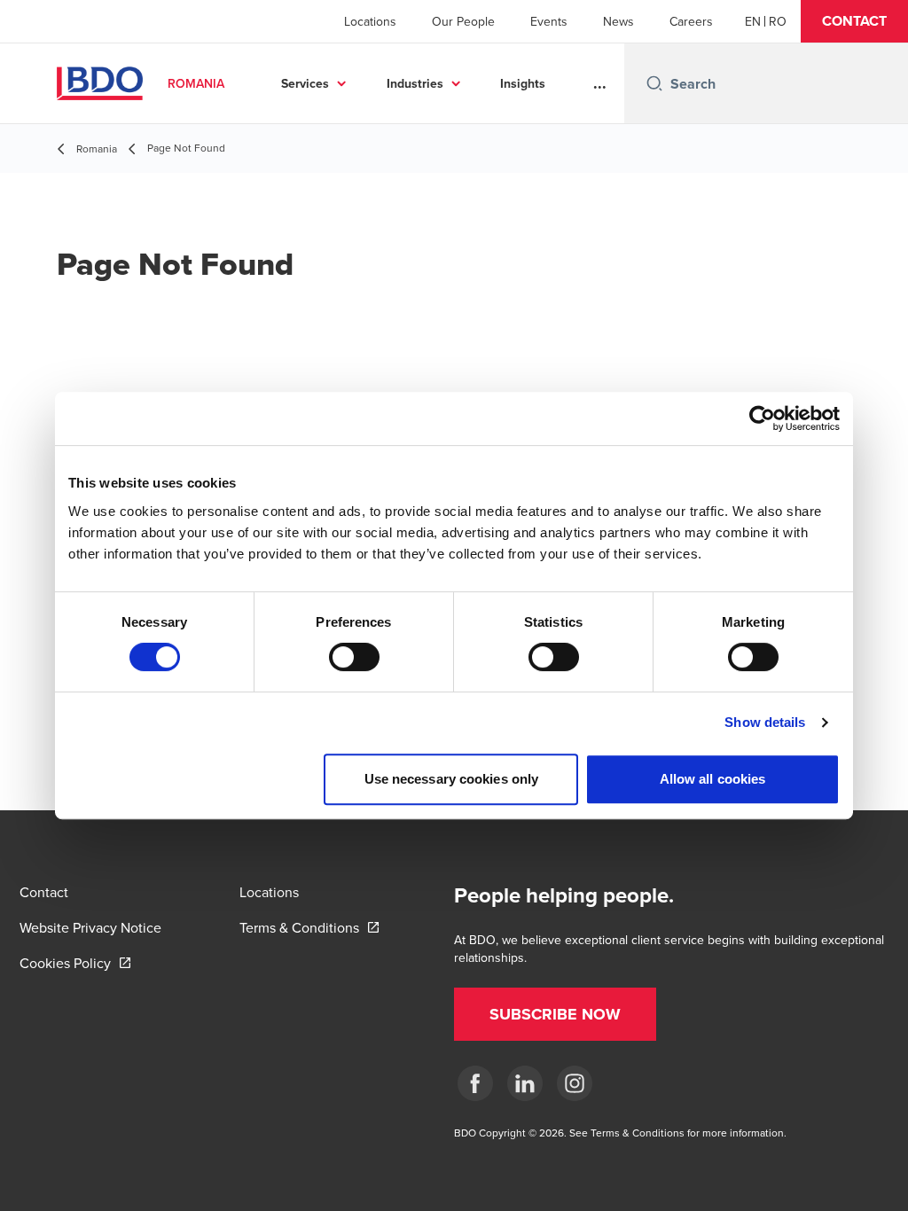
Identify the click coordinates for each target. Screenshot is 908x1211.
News (618, 21)
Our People (463, 21)
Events (549, 21)
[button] (854, 21)
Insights (522, 83)
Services (305, 83)
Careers (691, 21)
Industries (415, 83)
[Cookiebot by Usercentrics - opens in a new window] (762, 418)
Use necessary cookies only (451, 778)
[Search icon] (654, 83)
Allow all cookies (713, 778)
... (600, 83)
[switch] (354, 657)
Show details (764, 722)
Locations (370, 21)
